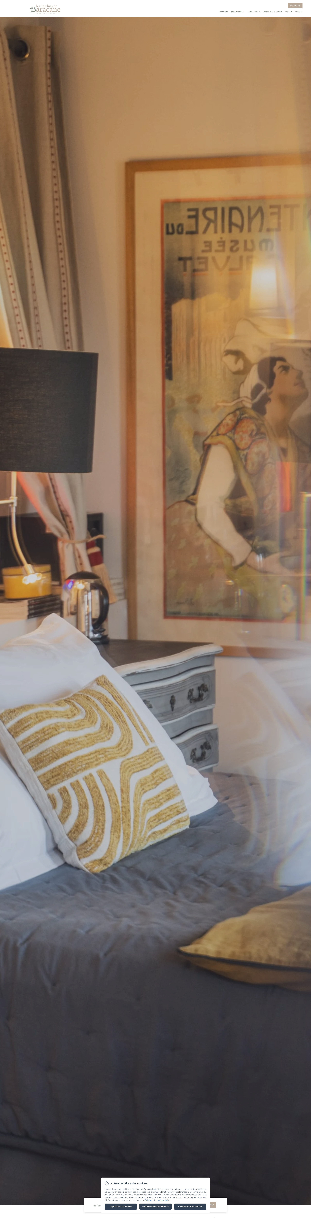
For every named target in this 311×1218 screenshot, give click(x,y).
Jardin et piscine (253, 12)
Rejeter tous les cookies (121, 1206)
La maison (223, 12)
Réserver (295, 5)
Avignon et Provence (273, 12)
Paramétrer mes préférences (155, 1206)
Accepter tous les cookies (190, 1206)
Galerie (288, 12)
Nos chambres (237, 12)
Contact (298, 12)
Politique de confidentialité (157, 1200)
